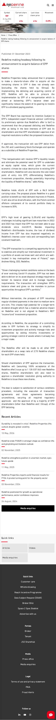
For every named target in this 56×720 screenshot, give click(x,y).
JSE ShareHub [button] (28, 642)
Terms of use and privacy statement (28, 681)
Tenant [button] (28, 636)
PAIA (28, 687)
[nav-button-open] (52, 5)
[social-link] (19, 714)
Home (3, 35)
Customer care (28, 581)
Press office (28, 659)
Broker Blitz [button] (28, 603)
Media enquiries (28, 664)
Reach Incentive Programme (27, 592)
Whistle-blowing (28, 587)
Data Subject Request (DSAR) (28, 597)
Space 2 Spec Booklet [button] (28, 608)
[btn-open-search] (48, 5)
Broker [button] (28, 631)
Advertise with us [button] (28, 614)
